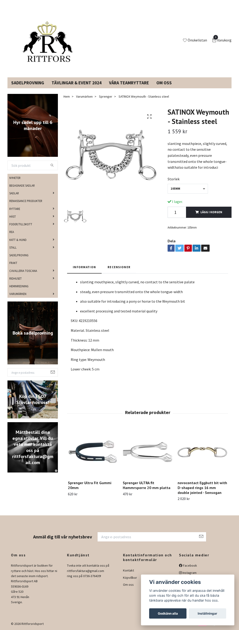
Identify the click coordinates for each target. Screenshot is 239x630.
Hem (66, 96)
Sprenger (105, 96)
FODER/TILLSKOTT (20, 224)
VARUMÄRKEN (17, 294)
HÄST (12, 216)
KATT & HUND (18, 240)
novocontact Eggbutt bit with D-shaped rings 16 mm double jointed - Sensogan (202, 487)
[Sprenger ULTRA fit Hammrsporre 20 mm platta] (147, 452)
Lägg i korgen (211, 212)
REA (11, 232)
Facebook (189, 565)
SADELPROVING (18, 255)
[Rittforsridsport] (45, 40)
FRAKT (13, 263)
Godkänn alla (168, 613)
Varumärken (84, 96)
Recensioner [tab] (119, 267)
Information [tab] (84, 267)
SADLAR (14, 193)
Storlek (173, 179)
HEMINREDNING (18, 286)
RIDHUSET (15, 278)
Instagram (189, 573)
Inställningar (207, 613)
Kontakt (128, 570)
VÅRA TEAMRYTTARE (129, 83)
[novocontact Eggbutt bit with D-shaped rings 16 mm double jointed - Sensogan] (202, 452)
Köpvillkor (130, 577)
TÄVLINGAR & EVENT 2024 (77, 83)
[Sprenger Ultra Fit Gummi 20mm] (92, 452)
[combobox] (188, 188)
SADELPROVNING (27, 83)
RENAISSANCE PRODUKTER (25, 201)
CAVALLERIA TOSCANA (23, 271)
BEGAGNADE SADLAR (22, 185)
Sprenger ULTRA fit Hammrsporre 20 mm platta (146, 485)
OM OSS (164, 83)
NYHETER (15, 178)
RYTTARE (14, 209)
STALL (13, 247)
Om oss (128, 584)
